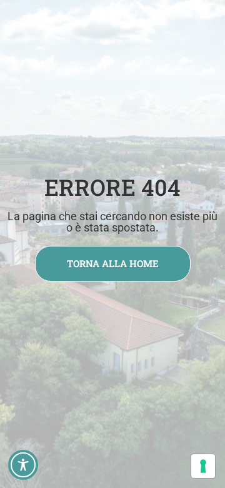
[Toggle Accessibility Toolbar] (23, 465)
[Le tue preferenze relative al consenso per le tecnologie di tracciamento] (203, 466)
